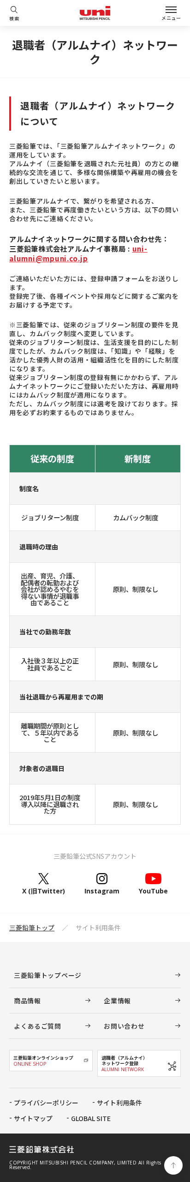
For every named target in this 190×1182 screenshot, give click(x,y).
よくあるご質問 (37, 1026)
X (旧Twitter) (43, 890)
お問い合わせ (124, 1026)
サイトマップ (33, 1118)
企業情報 (117, 1000)
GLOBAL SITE (91, 1118)
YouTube (153, 890)
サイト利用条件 (119, 1102)
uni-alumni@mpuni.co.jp (78, 253)
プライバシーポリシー (46, 1102)
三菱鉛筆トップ (31, 927)
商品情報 (27, 1000)
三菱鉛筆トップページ (48, 975)
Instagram (101, 890)
